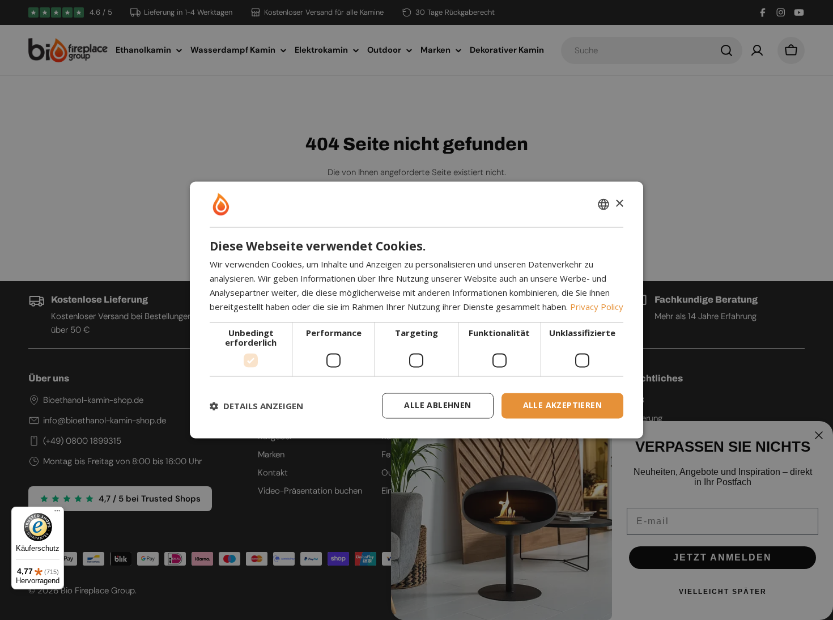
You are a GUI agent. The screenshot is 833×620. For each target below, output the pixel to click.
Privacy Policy (596, 306)
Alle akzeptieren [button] (562, 405)
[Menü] (57, 513)
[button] (256, 406)
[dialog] (416, 309)
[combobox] (603, 204)
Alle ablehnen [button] (437, 405)
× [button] (619, 203)
